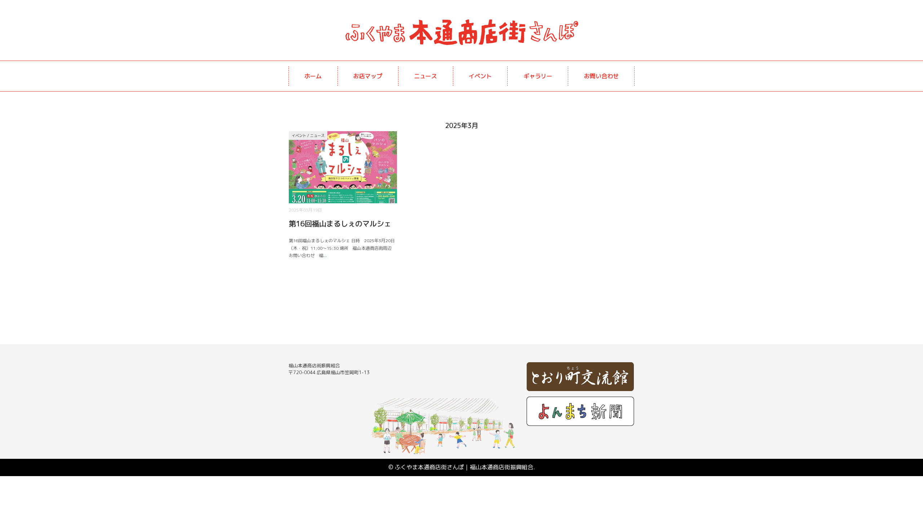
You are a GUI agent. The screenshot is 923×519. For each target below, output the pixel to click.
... (325, 255)
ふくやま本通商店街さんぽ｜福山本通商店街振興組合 (464, 467)
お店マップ (367, 76)
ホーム (313, 76)
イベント (480, 76)
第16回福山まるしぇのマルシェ (340, 223)
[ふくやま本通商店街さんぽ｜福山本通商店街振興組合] (461, 20)
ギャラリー (538, 76)
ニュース (425, 76)
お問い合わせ (601, 76)
